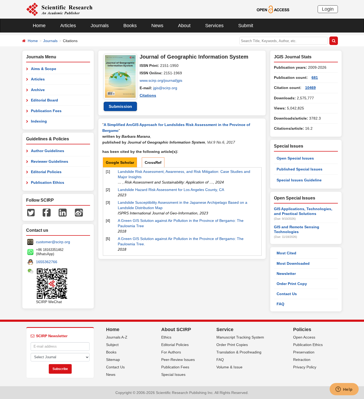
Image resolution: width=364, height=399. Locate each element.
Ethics (166, 337)
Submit (245, 25)
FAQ (280, 304)
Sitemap (113, 359)
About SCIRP (176, 329)
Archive (38, 90)
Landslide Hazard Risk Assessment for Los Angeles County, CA (171, 190)
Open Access (304, 337)
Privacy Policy (304, 367)
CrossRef (153, 162)
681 (315, 77)
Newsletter (286, 273)
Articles (68, 25)
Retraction (301, 359)
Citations (148, 95)
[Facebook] (47, 212)
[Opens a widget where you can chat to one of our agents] (344, 389)
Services (214, 25)
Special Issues (173, 374)
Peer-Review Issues (178, 359)
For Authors (171, 352)
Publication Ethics (47, 182)
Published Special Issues (299, 169)
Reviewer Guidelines (49, 161)
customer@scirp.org (53, 242)
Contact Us (287, 294)
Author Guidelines (47, 151)
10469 (310, 87)
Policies (302, 329)
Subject (112, 345)
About (184, 25)
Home (39, 25)
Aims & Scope (43, 69)
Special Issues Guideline (299, 180)
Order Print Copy (292, 284)
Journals (100, 25)
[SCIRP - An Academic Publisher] (59, 9)
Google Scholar (120, 162)
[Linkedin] (63, 212)
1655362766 (46, 262)
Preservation (303, 352)
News (157, 25)
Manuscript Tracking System (240, 337)
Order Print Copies (232, 345)
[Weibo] (79, 212)
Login (328, 9)
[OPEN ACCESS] (273, 9)
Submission (120, 106)
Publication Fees (46, 111)
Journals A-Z (116, 337)
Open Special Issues (295, 158)
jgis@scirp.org (165, 88)
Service (224, 329)
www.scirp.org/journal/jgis (161, 80)
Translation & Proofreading (238, 352)
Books (130, 25)
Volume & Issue (229, 367)
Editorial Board (44, 100)
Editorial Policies (46, 172)
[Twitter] (31, 212)
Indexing (39, 121)
